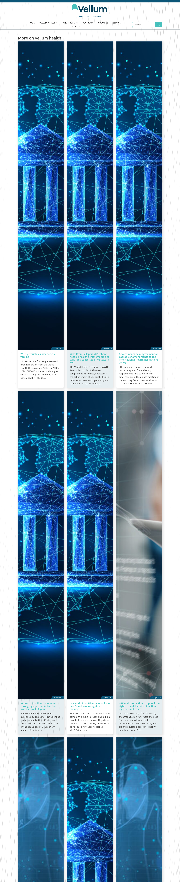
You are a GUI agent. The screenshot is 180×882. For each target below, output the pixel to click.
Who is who (69, 22)
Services (117, 22)
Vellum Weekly (47, 22)
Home (32, 22)
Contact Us (75, 26)
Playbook (88, 22)
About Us (103, 22)
